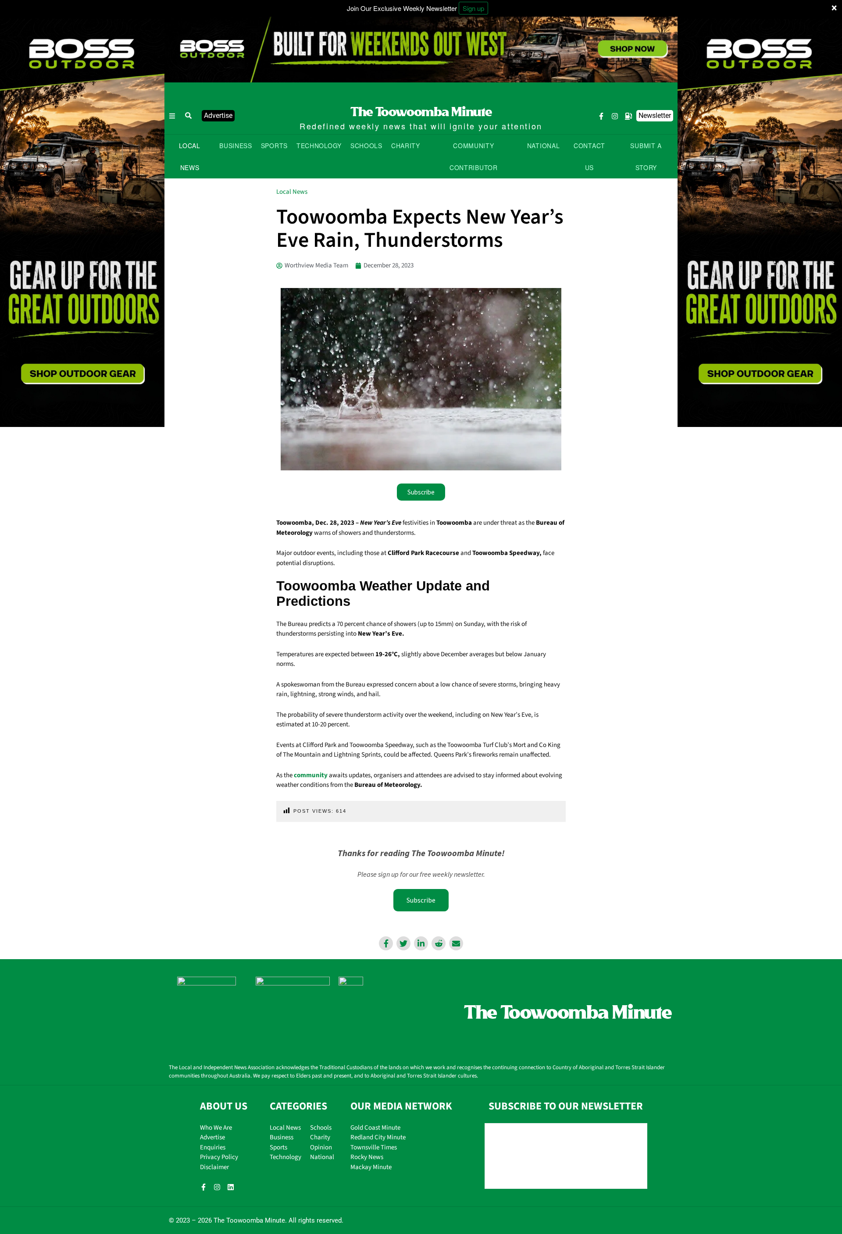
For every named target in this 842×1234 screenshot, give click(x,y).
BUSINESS (235, 145)
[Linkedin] (230, 1187)
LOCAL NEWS (189, 156)
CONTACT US (589, 156)
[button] (188, 115)
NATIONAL (543, 145)
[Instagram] (614, 116)
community (311, 775)
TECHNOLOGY (319, 145)
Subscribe (421, 900)
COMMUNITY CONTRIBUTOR (474, 156)
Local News (291, 191)
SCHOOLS (366, 145)
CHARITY (405, 145)
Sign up (473, 8)
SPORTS (274, 145)
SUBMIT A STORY (646, 156)
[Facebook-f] (601, 116)
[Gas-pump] (628, 116)
